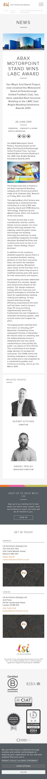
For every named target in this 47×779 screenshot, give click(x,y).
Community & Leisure (28, 128)
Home (6, 10)
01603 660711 (9, 557)
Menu (41, 4)
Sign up (23, 517)
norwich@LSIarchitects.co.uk (16, 560)
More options (23, 766)
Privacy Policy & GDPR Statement (20, 760)
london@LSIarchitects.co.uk (15, 611)
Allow (23, 772)
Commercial (13, 128)
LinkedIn (24, 136)
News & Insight (13, 11)
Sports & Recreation (16, 131)
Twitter (19, 136)
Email (28, 136)
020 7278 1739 (9, 608)
